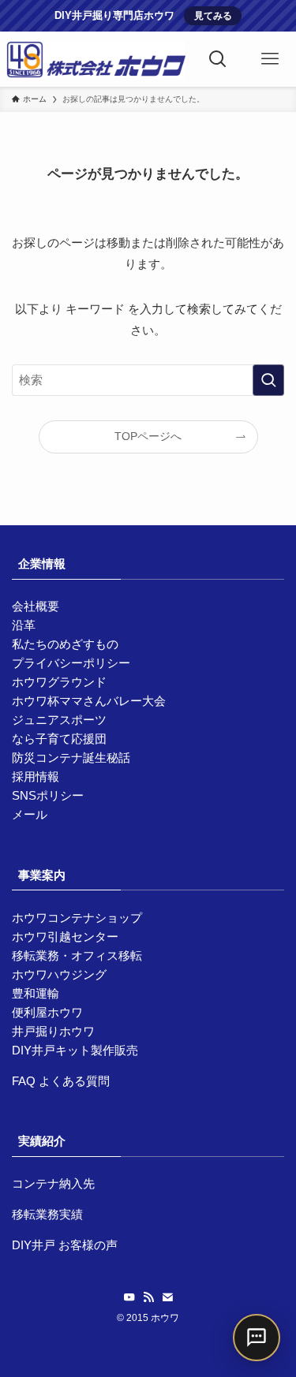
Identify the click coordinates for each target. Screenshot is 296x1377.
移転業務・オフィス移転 (77, 955)
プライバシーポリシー (71, 663)
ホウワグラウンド (59, 681)
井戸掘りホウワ (53, 1031)
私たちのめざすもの (65, 644)
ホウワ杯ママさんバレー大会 (89, 700)
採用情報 (35, 776)
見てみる (213, 15)
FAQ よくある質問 (61, 1081)
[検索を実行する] (268, 380)
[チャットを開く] (256, 1337)
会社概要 (35, 606)
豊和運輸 (35, 993)
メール (29, 814)
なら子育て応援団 (59, 738)
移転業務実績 (47, 1214)
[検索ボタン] (218, 59)
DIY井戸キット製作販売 (75, 1050)
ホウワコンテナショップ (77, 917)
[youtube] (129, 1297)
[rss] (148, 1297)
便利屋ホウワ (47, 1012)
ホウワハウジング (59, 974)
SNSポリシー (48, 795)
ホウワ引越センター (65, 936)
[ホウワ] (96, 59)
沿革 (24, 625)
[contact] (167, 1297)
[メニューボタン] (270, 59)
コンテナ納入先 (53, 1183)
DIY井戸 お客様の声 (65, 1245)
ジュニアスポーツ (59, 719)
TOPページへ (148, 436)
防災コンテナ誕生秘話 (71, 757)
